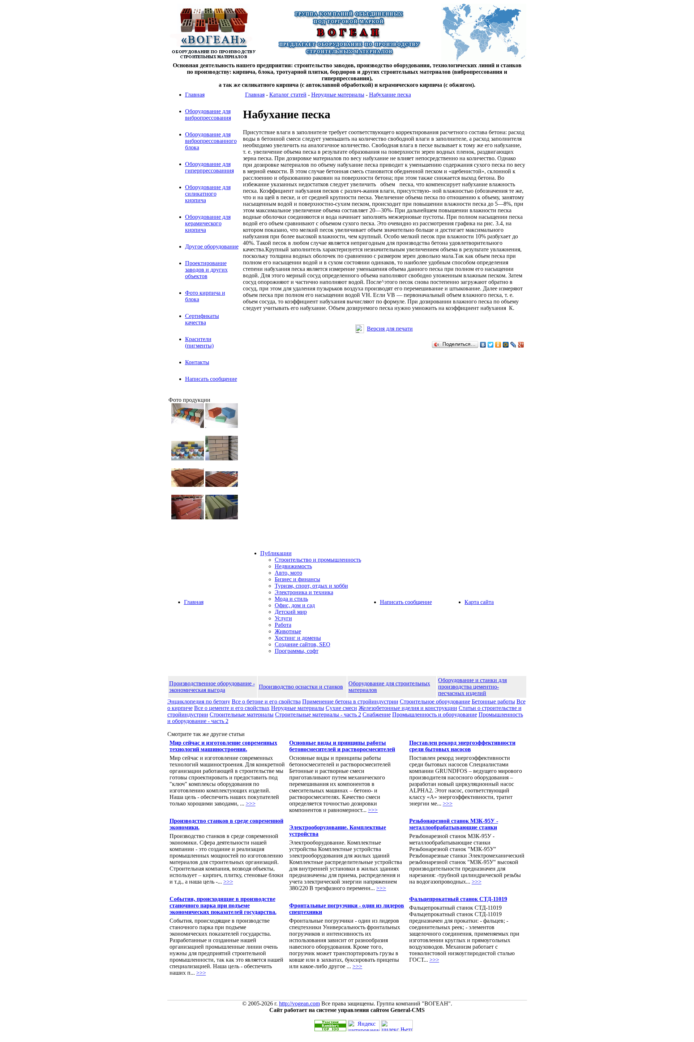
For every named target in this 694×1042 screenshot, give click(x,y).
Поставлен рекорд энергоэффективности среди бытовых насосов (462, 746)
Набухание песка (390, 95)
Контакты (197, 362)
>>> (251, 803)
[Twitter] (490, 344)
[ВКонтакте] (483, 344)
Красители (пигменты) (199, 342)
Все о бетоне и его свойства (266, 701)
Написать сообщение (211, 379)
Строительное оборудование (435, 701)
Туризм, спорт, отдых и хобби (311, 586)
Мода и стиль (291, 599)
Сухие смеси (341, 708)
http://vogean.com (299, 1003)
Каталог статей (288, 95)
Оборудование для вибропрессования (208, 114)
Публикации (276, 553)
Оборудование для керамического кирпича (208, 223)
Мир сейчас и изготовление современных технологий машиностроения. (223, 746)
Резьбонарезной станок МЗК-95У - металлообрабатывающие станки (453, 824)
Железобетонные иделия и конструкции (408, 708)
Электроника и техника (304, 592)
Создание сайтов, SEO (302, 644)
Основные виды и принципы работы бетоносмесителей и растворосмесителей (342, 746)
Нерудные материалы (337, 95)
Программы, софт (296, 651)
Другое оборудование (212, 246)
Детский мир (291, 612)
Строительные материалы (242, 714)
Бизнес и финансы (297, 579)
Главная (195, 95)
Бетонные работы (493, 701)
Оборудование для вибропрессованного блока (211, 140)
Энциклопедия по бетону (198, 701)
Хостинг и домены (298, 638)
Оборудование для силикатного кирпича (208, 193)
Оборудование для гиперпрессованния (209, 167)
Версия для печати (390, 329)
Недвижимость (293, 566)
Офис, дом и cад (295, 605)
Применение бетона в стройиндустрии (350, 701)
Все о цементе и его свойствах (232, 708)
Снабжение (377, 714)
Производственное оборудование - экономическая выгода (212, 686)
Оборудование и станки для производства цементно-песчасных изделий (472, 686)
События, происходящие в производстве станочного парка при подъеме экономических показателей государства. (223, 905)
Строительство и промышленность (318, 560)
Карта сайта (479, 602)
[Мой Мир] (506, 344)
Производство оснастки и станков (301, 687)
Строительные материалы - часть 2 (318, 714)
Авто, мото (288, 573)
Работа (283, 625)
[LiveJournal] (513, 344)
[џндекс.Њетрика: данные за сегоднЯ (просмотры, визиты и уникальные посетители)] (397, 1025)
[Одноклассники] (498, 344)
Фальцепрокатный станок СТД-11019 (458, 899)
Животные (288, 631)
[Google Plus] (521, 344)
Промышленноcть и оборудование (434, 714)
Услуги (283, 618)
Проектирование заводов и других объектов (206, 269)
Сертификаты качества (202, 319)
